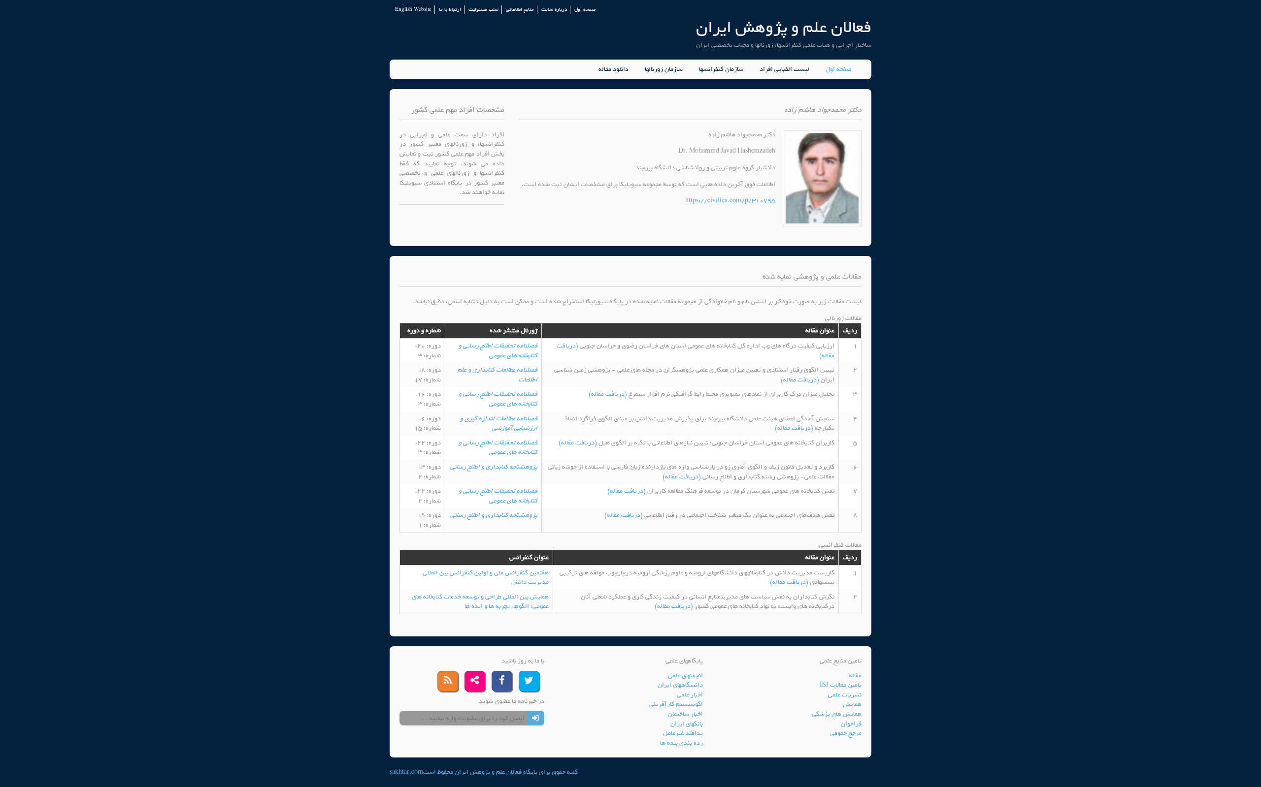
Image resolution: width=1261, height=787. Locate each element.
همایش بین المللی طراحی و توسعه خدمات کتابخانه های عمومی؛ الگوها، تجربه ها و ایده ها (480, 602)
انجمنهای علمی (685, 675)
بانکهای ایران (686, 724)
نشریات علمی (845, 695)
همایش (852, 704)
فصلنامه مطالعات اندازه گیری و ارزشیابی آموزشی (498, 423)
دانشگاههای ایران (680, 685)
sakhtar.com (406, 772)
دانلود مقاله (613, 69)
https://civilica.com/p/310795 (730, 200)
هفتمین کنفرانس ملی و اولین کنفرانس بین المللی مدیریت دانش (486, 577)
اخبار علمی (690, 695)
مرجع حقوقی (846, 733)
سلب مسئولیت (483, 9)
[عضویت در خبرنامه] (535, 718)
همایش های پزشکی (837, 714)
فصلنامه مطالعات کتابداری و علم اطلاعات (497, 375)
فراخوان (851, 724)
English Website (413, 9)
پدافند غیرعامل (683, 733)
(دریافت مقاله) (801, 380)
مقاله (855, 675)
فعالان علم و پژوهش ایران (783, 27)
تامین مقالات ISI (841, 685)
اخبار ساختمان (685, 714)
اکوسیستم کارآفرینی (676, 704)
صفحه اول (585, 9)
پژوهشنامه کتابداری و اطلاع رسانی (493, 467)
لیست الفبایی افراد (784, 69)
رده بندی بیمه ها (681, 743)
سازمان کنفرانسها (721, 69)
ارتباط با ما (450, 9)
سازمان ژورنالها (664, 69)
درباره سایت (554, 9)
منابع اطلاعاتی (520, 9)
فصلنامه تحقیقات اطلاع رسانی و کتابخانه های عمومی (498, 351)
